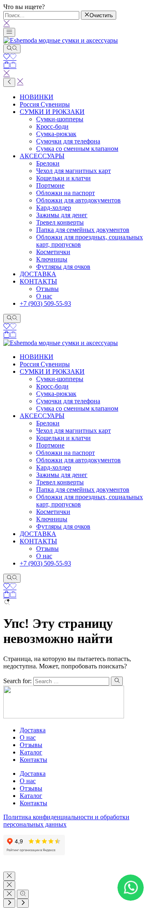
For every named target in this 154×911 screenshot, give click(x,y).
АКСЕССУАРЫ (42, 155)
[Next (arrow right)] (23, 903)
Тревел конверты (60, 222)
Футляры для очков (63, 266)
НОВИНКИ (36, 96)
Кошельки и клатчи (63, 178)
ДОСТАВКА (38, 273)
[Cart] (9, 65)
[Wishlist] (9, 57)
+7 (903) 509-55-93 (45, 303)
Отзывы (47, 288)
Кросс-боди (52, 126)
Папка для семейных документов (82, 229)
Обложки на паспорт (65, 192)
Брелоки (48, 163)
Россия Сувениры (45, 104)
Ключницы (51, 259)
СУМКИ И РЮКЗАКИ (52, 111)
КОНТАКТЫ (38, 281)
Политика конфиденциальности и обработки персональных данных (66, 820)
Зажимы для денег (61, 214)
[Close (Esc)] (9, 894)
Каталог (31, 752)
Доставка (33, 730)
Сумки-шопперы (59, 119)
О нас (44, 296)
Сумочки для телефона (68, 141)
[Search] (12, 48)
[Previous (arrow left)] (9, 903)
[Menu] (9, 32)
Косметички (53, 251)
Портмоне (50, 185)
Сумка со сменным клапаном (77, 148)
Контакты (33, 759)
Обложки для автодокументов (78, 200)
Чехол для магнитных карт (73, 170)
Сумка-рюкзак (56, 133)
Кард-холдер (53, 207)
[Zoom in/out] (23, 894)
